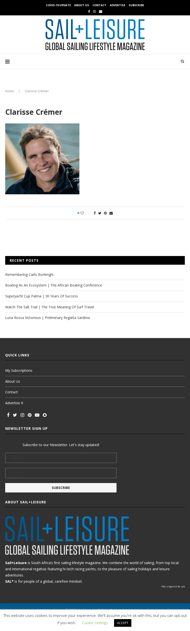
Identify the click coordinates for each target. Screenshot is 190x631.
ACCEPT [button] (122, 623)
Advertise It (14, 403)
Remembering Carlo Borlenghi (29, 274)
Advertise (117, 5)
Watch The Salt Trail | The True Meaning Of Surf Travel (49, 307)
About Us (81, 5)
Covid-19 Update (58, 5)
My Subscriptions (18, 370)
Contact (99, 5)
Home (9, 91)
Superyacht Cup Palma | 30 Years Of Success (41, 296)
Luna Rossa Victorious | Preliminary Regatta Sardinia (47, 317)
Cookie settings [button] (95, 622)
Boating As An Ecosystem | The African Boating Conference (53, 285)
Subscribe (136, 5)
